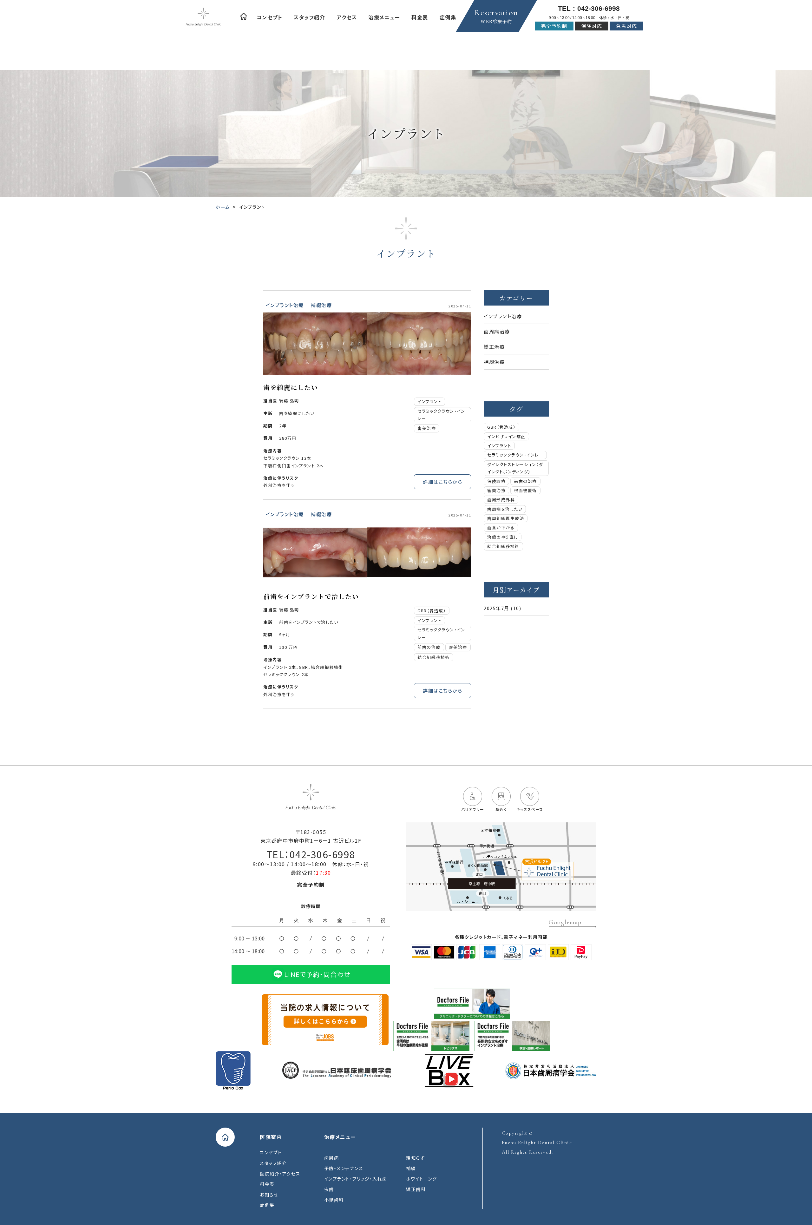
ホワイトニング (421, 1179)
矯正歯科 (416, 1189)
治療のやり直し (502, 537)
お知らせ (269, 1194)
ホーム (243, 16)
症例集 (448, 17)
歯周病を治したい (504, 509)
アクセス (347, 17)
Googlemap (565, 922)
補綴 (411, 1168)
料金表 (419, 17)
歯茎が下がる (500, 527)
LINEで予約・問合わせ (317, 974)
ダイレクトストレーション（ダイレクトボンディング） (515, 468)
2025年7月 (496, 608)
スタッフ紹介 (309, 17)
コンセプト (270, 17)
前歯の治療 (429, 647)
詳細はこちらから (442, 481)
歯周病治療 (497, 331)
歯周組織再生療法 (505, 518)
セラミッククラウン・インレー (441, 414)
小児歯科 (334, 1200)
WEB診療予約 (496, 16)
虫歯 (329, 1189)
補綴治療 (321, 305)
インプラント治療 (285, 305)
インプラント (429, 401)
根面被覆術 (525, 490)
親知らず (415, 1158)
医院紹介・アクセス (280, 1173)
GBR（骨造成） (431, 611)
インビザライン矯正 (506, 436)
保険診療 (496, 481)
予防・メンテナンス (343, 1168)
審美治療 (426, 428)
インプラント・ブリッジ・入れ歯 (355, 1179)
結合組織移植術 (433, 657)
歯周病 (331, 1158)
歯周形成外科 (501, 500)
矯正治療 (494, 346)
